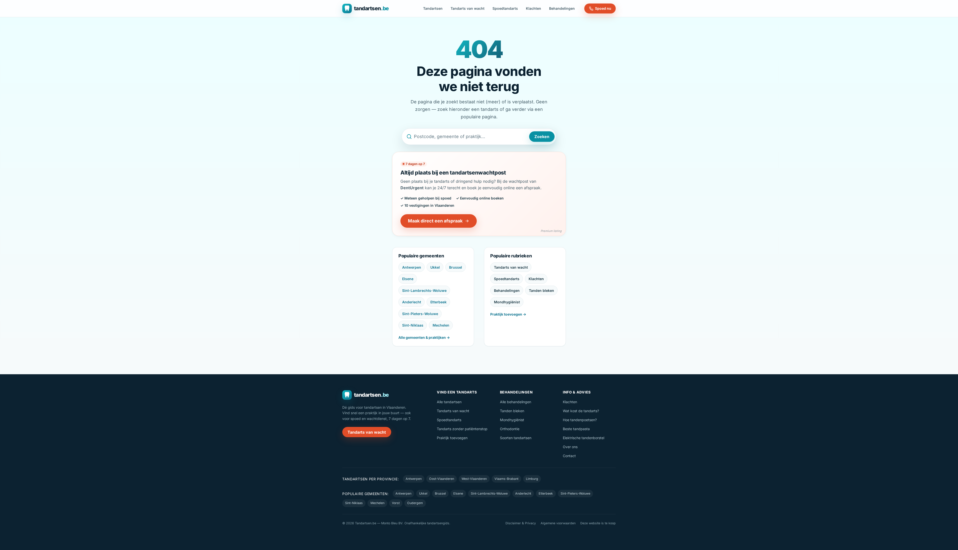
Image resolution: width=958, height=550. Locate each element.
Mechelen (441, 325)
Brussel (455, 267)
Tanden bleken (541, 290)
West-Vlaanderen (474, 479)
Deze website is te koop (598, 523)
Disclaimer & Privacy (520, 523)
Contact (569, 456)
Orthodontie (509, 429)
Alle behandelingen (515, 402)
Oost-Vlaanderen (441, 479)
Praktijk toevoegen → (508, 314)
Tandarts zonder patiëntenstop (462, 429)
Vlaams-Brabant (506, 479)
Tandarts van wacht (467, 8)
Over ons (570, 447)
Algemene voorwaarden (558, 523)
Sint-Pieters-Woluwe (420, 314)
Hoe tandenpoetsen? (580, 420)
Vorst (396, 503)
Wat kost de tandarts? (581, 411)
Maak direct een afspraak (435, 220)
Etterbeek (438, 302)
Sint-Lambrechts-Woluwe (424, 290)
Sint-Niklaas (412, 325)
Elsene (407, 279)
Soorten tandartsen (515, 438)
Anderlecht (411, 302)
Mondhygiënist (507, 302)
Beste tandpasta (576, 429)
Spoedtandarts (505, 8)
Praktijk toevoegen (452, 438)
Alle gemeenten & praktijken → (424, 337)
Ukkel (435, 267)
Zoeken (541, 136)
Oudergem (415, 503)
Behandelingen (562, 8)
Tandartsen (433, 8)
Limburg (532, 479)
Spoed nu (603, 8)
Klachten (533, 8)
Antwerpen (411, 267)
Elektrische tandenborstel (583, 438)
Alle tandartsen (449, 402)
